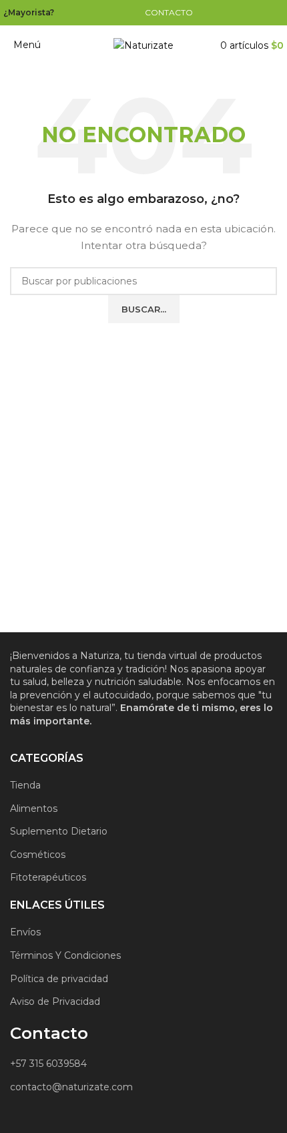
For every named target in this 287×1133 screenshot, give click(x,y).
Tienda (25, 785)
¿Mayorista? (28, 12)
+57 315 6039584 (48, 1064)
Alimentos (33, 809)
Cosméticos (37, 855)
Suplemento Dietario (58, 831)
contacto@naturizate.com (71, 1087)
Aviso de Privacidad (55, 1001)
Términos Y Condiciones (65, 955)
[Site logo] (143, 45)
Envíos (25, 932)
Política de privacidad (59, 979)
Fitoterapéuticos (48, 877)
